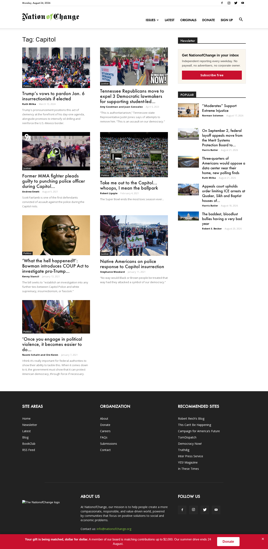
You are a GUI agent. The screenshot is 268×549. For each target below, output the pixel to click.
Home (26, 418)
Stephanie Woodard (112, 271)
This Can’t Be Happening (194, 425)
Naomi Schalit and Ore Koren (40, 354)
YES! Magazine (188, 462)
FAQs (103, 437)
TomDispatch (187, 437)
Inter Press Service (190, 456)
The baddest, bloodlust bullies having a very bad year (222, 218)
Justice (104, 83)
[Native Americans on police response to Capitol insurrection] (134, 235)
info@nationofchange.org (114, 529)
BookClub (28, 444)
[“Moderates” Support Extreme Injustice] (188, 110)
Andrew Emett (30, 191)
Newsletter (29, 425)
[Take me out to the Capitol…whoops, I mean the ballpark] (134, 154)
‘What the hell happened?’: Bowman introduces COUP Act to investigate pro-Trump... (55, 266)
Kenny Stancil (30, 276)
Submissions (108, 444)
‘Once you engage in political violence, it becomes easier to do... (52, 344)
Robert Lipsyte (108, 193)
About (104, 418)
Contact (105, 450)
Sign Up (227, 20)
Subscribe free (211, 75)
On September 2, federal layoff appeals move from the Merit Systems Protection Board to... (222, 137)
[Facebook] (222, 3)
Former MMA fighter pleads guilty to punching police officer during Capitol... (53, 181)
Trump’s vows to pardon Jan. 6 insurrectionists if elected (53, 95)
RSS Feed (28, 450)
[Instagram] (229, 3)
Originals (188, 20)
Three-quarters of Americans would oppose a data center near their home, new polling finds (223, 165)
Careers (105, 431)
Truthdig (183, 450)
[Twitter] (236, 3)
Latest (169, 20)
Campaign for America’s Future (199, 431)
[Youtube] (243, 3)
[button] (241, 20)
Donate (208, 20)
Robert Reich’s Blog (191, 418)
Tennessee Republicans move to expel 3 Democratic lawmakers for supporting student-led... (132, 96)
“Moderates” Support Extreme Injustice (219, 108)
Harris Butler (210, 150)
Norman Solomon (212, 115)
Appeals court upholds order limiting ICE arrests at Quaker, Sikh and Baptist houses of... (223, 193)
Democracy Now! (190, 444)
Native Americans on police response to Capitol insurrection (132, 263)
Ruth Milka (29, 104)
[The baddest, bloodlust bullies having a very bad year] (188, 215)
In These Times (188, 469)
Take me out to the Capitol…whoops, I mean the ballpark (129, 185)
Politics (27, 86)
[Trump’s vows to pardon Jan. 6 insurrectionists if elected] (56, 67)
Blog (25, 437)
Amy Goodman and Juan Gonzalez (121, 106)
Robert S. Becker (212, 228)
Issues (150, 20)
